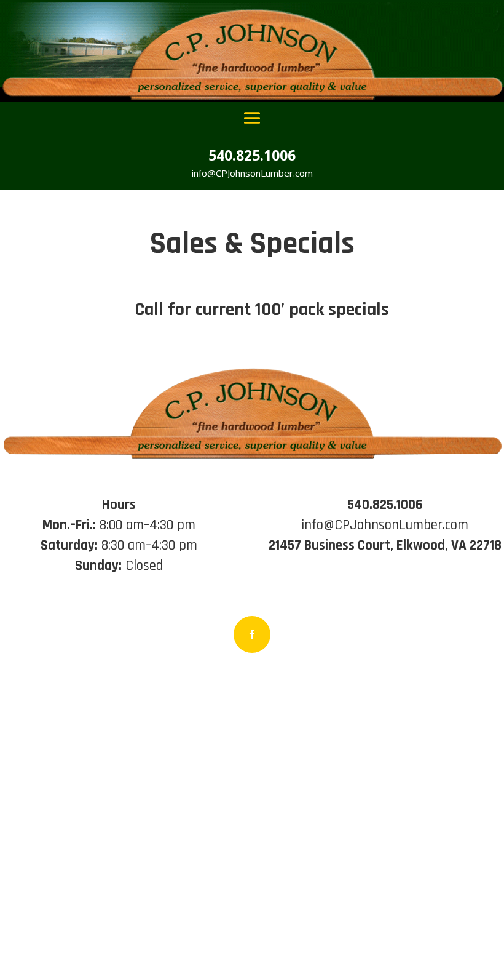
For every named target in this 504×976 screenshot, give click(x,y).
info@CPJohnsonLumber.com (252, 173)
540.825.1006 (252, 155)
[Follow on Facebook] (252, 634)
